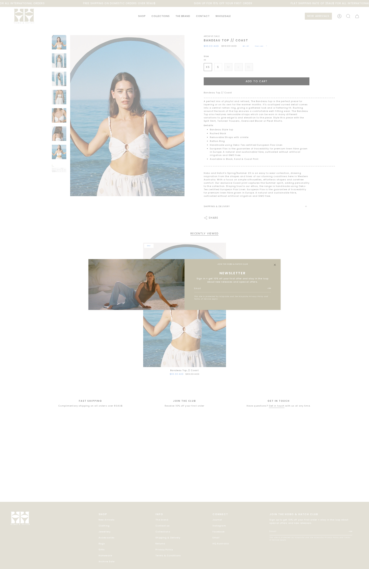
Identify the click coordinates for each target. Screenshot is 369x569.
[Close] (275, 265)
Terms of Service (202, 299)
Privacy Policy (256, 296)
